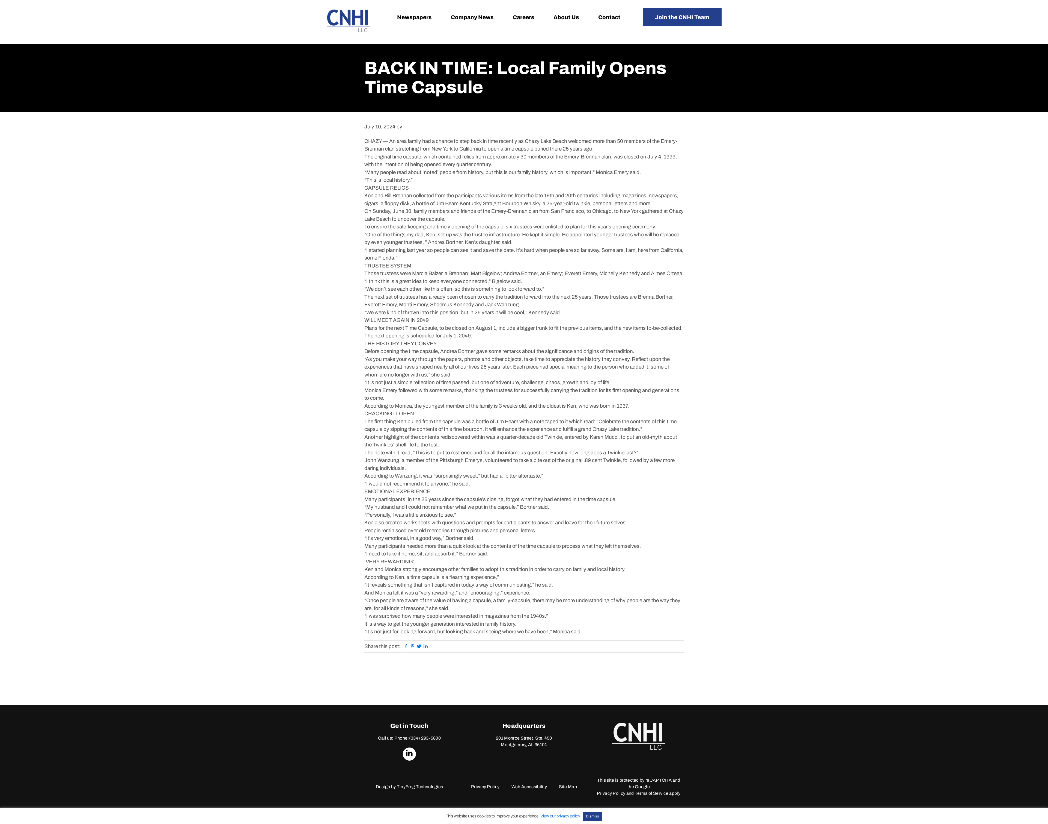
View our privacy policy (559, 816)
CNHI (348, 21)
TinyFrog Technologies (420, 786)
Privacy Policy (485, 786)
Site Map (568, 786)
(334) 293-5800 (425, 738)
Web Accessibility (529, 786)
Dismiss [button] (592, 816)
